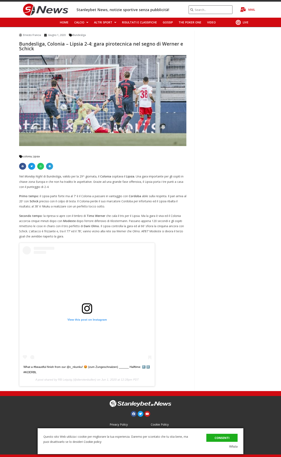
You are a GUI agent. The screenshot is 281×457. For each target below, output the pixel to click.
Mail (251, 10)
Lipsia (36, 156)
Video (211, 22)
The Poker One (190, 22)
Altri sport (103, 22)
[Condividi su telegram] (49, 166)
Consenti (222, 438)
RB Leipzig (65, 379)
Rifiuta (233, 446)
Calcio (79, 22)
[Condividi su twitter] (31, 166)
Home (64, 22)
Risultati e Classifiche (139, 22)
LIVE (245, 22)
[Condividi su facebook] (22, 166)
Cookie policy (92, 442)
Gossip (168, 22)
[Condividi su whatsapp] (40, 166)
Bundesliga (79, 35)
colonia (27, 156)
